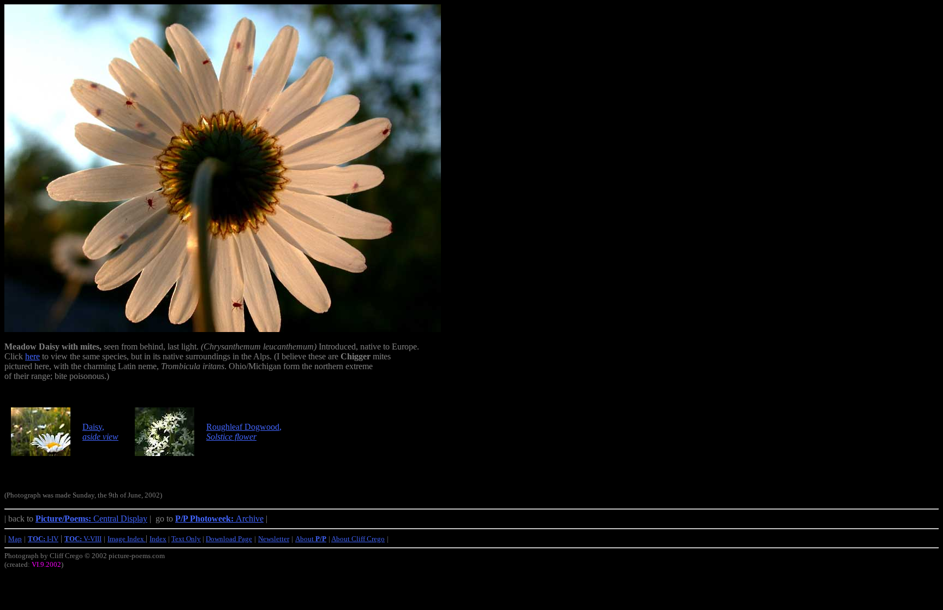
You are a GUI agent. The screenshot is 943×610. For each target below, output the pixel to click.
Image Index (127, 539)
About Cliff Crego (358, 539)
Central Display (91, 518)
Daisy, (100, 431)
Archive (219, 518)
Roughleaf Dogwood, (244, 431)
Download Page (229, 539)
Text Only (186, 539)
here (32, 356)
